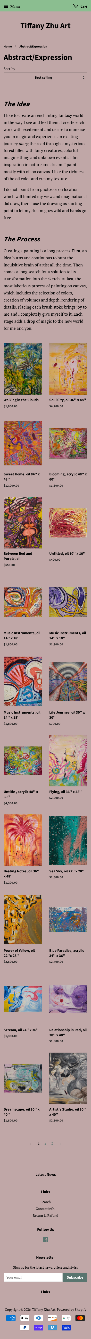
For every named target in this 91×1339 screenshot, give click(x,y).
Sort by (9, 68)
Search (46, 1201)
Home (8, 46)
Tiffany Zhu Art (45, 25)
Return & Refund (45, 1215)
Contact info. (45, 1208)
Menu (14, 6)
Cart (83, 6)
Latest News (45, 1174)
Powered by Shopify (71, 1309)
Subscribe (75, 1277)
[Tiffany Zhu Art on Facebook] (45, 1240)
